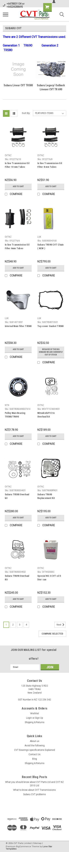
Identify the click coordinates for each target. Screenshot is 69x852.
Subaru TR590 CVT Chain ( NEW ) (50, 246)
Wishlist (34, 713)
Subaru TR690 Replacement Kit (46, 496)
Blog (34, 758)
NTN (7, 405)
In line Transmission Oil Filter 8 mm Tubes (49, 165)
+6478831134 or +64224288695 (16, 5)
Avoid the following (35, 745)
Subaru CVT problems (34, 794)
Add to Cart (18, 186)
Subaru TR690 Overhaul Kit (17, 578)
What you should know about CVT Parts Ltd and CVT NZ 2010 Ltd (34, 784)
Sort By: (26, 113)
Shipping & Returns (34, 722)
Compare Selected (52, 633)
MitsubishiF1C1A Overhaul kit (46, 415)
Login (29, 718)
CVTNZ (8, 155)
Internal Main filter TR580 (18, 326)
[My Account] (53, 1)
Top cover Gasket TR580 (50, 326)
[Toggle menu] (5, 14)
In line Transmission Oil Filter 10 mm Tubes (17, 165)
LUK (39, 237)
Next (59, 624)
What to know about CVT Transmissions (34, 790)
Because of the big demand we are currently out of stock (51, 352)
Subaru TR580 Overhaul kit (17, 496)
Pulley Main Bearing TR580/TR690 (15, 415)
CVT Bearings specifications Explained (34, 750)
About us (34, 741)
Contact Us (34, 754)
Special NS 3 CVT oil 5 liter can (49, 578)
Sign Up (39, 718)
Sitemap (37, 843)
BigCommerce (23, 846)
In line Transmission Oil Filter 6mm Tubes (17, 246)
